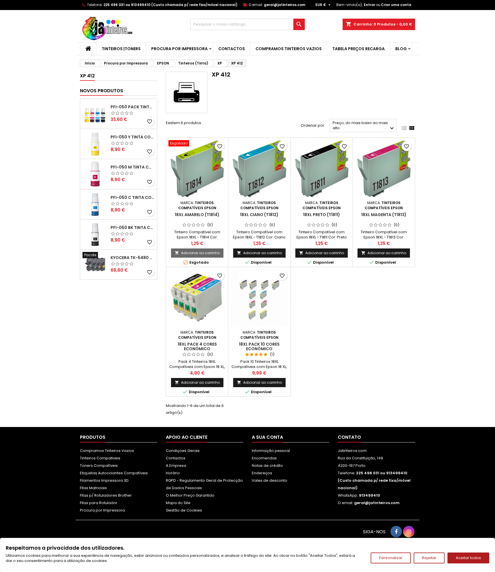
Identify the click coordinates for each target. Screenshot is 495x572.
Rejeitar (429, 558)
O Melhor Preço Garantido (190, 495)
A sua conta (267, 437)
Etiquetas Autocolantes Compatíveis (114, 473)
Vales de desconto (269, 480)
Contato (349, 437)
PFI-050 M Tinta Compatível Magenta (133, 167)
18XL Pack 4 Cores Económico (197, 346)
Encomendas (264, 458)
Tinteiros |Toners (121, 49)
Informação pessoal (271, 450)
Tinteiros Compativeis (100, 458)
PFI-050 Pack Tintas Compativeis (133, 107)
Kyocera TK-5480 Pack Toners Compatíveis (133, 257)
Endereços (262, 473)
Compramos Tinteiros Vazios (289, 49)
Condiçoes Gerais (183, 450)
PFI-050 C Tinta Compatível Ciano (133, 197)
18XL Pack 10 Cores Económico (259, 346)
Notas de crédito (267, 465)
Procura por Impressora (179, 49)
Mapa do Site (178, 503)
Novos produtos (101, 90)
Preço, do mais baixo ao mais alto (364, 126)
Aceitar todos (468, 558)
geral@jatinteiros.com (284, 4)
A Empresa (176, 465)
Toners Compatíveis (99, 465)
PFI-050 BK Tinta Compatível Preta (133, 227)
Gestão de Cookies (184, 510)
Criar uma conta (396, 4)
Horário (173, 473)
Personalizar (390, 558)
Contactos (231, 49)
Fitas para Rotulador (98, 503)
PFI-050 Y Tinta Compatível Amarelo (133, 137)
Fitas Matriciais (93, 488)
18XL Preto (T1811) (321, 215)
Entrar (369, 4)
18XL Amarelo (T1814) (197, 215)
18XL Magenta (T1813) (383, 215)
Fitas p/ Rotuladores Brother (106, 495)
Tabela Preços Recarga (358, 49)
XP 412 (87, 76)
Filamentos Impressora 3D (104, 480)
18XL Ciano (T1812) (259, 215)
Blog (401, 49)
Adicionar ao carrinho (197, 252)
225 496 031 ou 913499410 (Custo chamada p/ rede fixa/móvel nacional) (170, 4)
